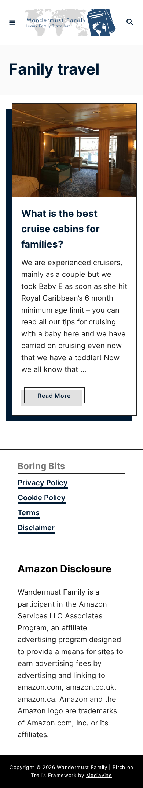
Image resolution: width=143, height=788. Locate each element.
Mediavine (99, 775)
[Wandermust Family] (70, 22)
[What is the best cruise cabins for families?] (74, 150)
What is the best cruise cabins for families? (60, 229)
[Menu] (12, 22)
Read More (57, 397)
